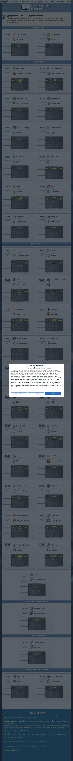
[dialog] (36, 380)
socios (22, 370)
